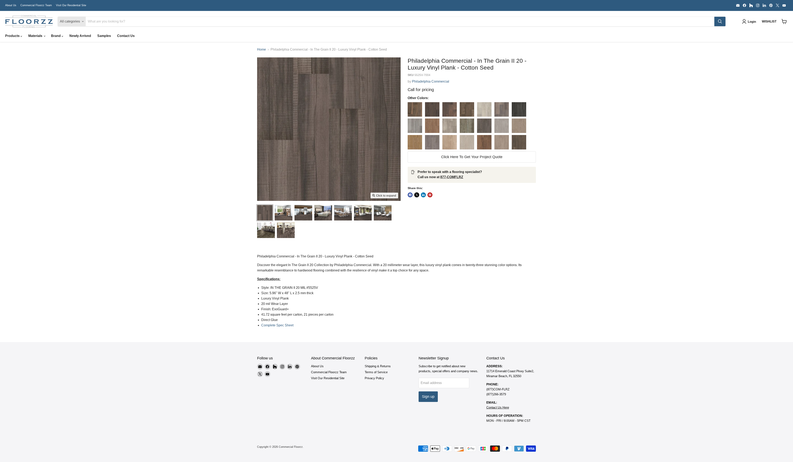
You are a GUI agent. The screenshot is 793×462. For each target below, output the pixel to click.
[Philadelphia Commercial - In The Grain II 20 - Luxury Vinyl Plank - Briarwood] (449, 109)
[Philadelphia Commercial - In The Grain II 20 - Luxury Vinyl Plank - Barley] (432, 109)
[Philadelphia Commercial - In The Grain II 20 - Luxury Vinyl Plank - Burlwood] (467, 109)
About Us (10, 5)
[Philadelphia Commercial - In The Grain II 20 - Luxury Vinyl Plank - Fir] (449, 125)
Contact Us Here (497, 407)
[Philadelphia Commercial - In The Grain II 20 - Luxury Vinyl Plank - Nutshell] (449, 142)
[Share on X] (416, 194)
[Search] (719, 21)
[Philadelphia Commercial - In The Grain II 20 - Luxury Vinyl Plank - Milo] (432, 142)
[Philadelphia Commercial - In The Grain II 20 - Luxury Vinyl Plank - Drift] (484, 109)
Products (12, 36)
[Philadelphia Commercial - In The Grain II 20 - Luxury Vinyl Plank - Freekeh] (484, 125)
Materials (35, 36)
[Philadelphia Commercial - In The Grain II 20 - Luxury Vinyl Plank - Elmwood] (501, 109)
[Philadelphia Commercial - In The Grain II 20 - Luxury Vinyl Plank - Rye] (467, 142)
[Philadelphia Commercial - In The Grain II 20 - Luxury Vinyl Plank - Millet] (415, 142)
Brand (56, 36)
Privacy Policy (374, 378)
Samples (104, 36)
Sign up (428, 396)
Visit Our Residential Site (71, 5)
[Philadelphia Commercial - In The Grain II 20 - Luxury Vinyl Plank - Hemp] (519, 125)
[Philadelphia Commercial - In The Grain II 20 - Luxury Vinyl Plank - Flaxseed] (467, 125)
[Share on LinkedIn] (423, 194)
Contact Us (126, 36)
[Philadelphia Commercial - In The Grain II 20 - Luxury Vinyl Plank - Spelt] (501, 142)
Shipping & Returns (378, 366)
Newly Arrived (80, 36)
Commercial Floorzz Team (36, 5)
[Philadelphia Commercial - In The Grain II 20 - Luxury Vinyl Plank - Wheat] (519, 142)
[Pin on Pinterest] (429, 194)
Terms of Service (376, 372)
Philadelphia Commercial (430, 81)
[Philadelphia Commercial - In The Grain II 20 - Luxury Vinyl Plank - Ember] (519, 109)
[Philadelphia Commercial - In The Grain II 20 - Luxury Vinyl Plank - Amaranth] (415, 109)
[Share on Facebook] (410, 194)
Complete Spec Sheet (277, 325)
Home (261, 49)
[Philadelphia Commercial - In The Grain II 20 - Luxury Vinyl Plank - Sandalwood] (484, 142)
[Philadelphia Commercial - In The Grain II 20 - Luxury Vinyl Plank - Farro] (432, 125)
